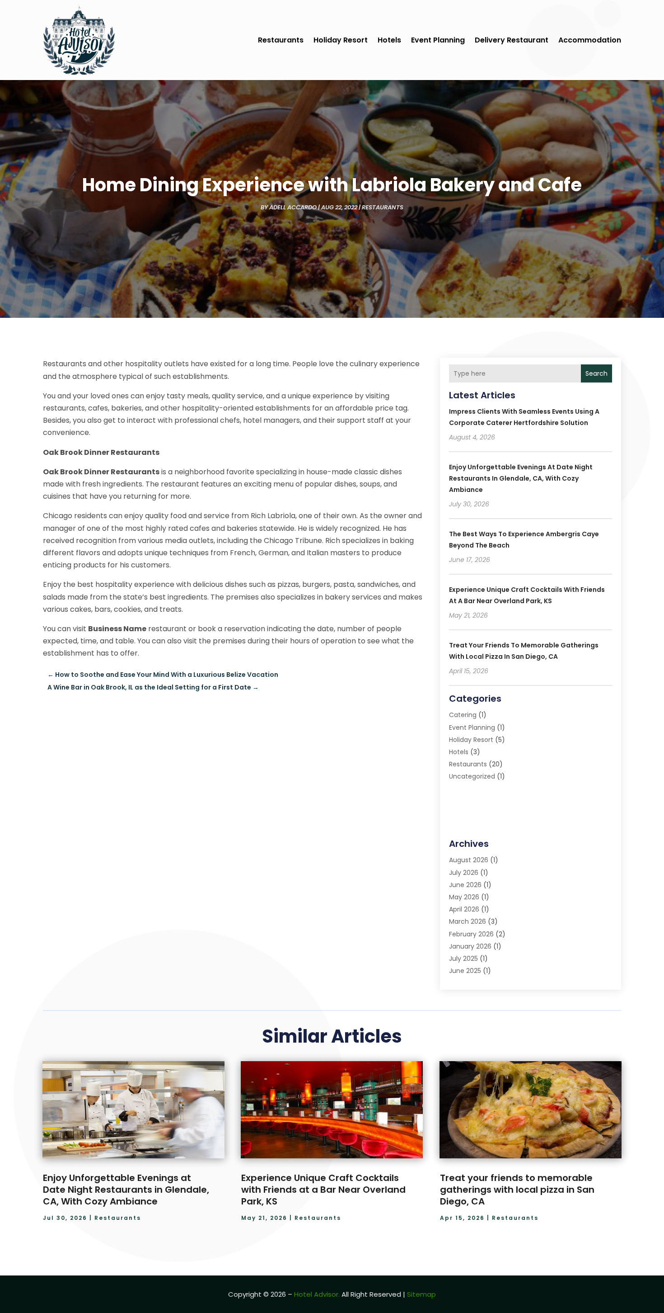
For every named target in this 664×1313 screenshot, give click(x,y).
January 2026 (470, 946)
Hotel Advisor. (317, 1294)
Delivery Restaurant (511, 40)
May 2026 (464, 897)
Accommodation (589, 40)
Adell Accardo (293, 207)
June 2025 (465, 970)
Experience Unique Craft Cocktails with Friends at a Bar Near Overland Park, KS (323, 1189)
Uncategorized (472, 776)
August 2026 (468, 859)
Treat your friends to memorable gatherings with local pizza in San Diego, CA (517, 1189)
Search (596, 373)
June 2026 (465, 884)
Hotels (389, 40)
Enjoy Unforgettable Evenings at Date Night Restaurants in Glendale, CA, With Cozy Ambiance (521, 478)
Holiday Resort (340, 40)
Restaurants (281, 40)
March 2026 (467, 921)
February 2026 (471, 934)
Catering (463, 714)
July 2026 (463, 872)
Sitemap (421, 1294)
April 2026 (464, 909)
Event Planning (438, 40)
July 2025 (463, 958)
